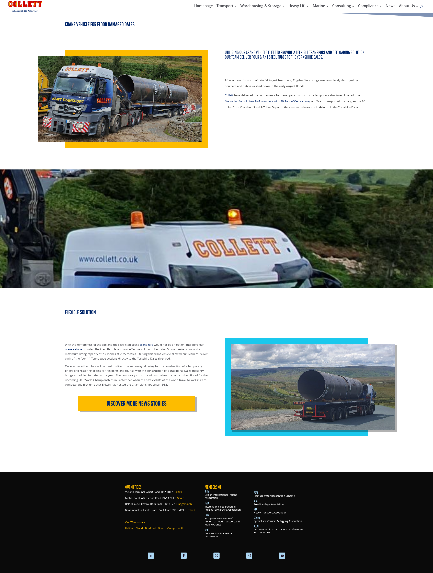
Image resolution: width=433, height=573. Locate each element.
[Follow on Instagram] (249, 556)
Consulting (341, 6)
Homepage (203, 6)
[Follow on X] (216, 556)
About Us (407, 6)
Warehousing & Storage (260, 6)
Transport (224, 6)
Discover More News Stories (137, 403)
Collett (229, 95)
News (390, 6)
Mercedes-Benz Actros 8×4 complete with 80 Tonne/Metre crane (267, 101)
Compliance (368, 6)
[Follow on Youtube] (282, 556)
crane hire (146, 345)
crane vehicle (73, 349)
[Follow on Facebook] (184, 556)
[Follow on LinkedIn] (151, 556)
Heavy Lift (297, 6)
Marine (319, 6)
